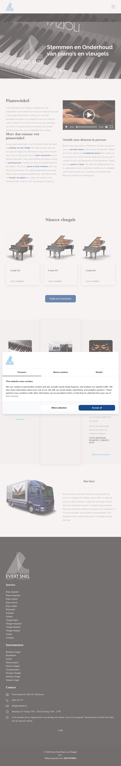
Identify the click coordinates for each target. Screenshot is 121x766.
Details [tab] (99, 372)
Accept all (97, 408)
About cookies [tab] (60, 372)
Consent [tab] (21, 372)
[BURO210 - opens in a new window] (104, 360)
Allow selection (59, 408)
